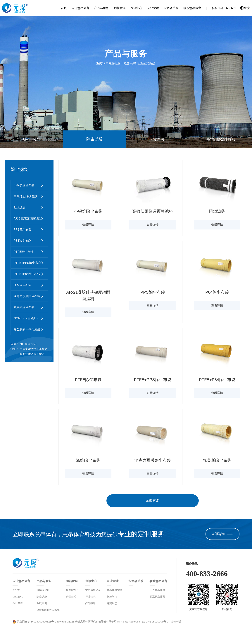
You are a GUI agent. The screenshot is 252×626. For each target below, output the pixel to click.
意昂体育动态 (93, 589)
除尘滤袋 (94, 139)
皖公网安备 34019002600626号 (35, 621)
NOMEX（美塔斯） (26, 318)
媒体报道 (90, 603)
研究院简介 (72, 589)
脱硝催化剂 (31, 139)
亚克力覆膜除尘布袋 (27, 296)
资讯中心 (136, 8)
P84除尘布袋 (22, 240)
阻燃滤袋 (19, 207)
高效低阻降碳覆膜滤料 (28, 196)
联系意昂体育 (192, 8)
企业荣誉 (18, 603)
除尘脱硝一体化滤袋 (27, 329)
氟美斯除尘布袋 (24, 307)
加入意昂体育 (157, 589)
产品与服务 (101, 8)
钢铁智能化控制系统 (220, 139)
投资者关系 (171, 8)
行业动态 (90, 596)
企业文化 (18, 596)
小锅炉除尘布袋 (24, 185)
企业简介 (18, 589)
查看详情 (88, 224)
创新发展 (120, 8)
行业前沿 (71, 596)
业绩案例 (157, 139)
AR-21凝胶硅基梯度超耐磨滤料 (30, 218)
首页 (64, 8)
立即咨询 (218, 534)
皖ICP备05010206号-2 (155, 621)
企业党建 (153, 8)
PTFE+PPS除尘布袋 (27, 262)
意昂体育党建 (114, 589)
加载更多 (152, 501)
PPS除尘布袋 (23, 229)
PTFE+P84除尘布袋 (27, 273)
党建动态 (112, 603)
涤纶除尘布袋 (22, 285)
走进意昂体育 (80, 8)
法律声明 (176, 621)
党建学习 (112, 596)
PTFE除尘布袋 (23, 251)
